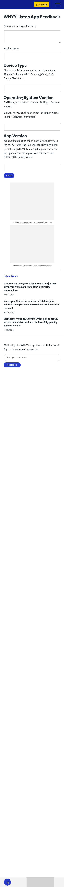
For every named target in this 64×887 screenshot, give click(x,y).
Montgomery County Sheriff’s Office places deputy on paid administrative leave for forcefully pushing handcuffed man (31, 322)
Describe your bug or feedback (20, 26)
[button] (7, 882)
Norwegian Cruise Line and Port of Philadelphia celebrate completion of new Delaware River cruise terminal (31, 304)
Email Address (11, 48)
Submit (9, 175)
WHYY (11, 5)
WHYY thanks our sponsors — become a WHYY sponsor (32, 223)
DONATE (42, 4)
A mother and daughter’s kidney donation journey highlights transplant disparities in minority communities (30, 287)
